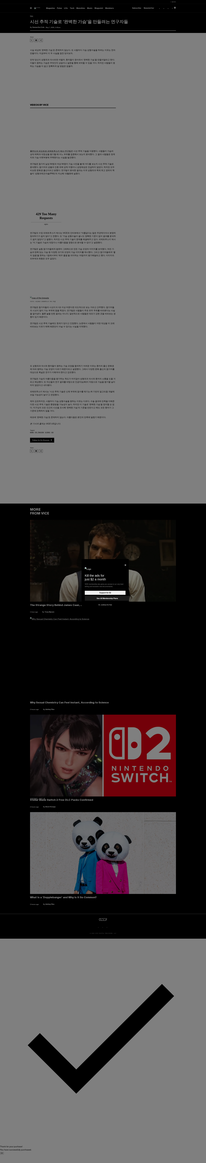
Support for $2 (105, 593)
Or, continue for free (105, 605)
